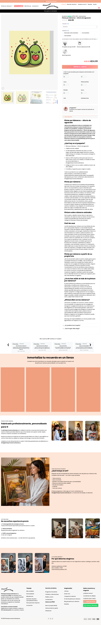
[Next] (54, 52)
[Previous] (4, 52)
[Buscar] (98, 4)
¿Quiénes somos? (82, 4)
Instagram (80, 314)
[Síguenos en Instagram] (50, 619)
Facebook (87, 314)
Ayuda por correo (90, 601)
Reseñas (90, 4)
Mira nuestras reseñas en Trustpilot (50, 339)
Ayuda (94, 4)
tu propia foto (80, 262)
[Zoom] (3, 88)
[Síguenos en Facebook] (48, 619)
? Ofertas (63, 4)
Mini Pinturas (27, 6)
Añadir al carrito (79, 67)
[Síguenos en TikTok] (52, 619)
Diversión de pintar (72, 4)
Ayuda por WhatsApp (91, 605)
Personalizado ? (19, 6)
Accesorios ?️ (35, 6)
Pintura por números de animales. (79, 220)
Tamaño (67, 24)
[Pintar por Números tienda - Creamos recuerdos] (50, 6)
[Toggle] (63, 116)
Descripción (68, 117)
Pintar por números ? (6, 6)
